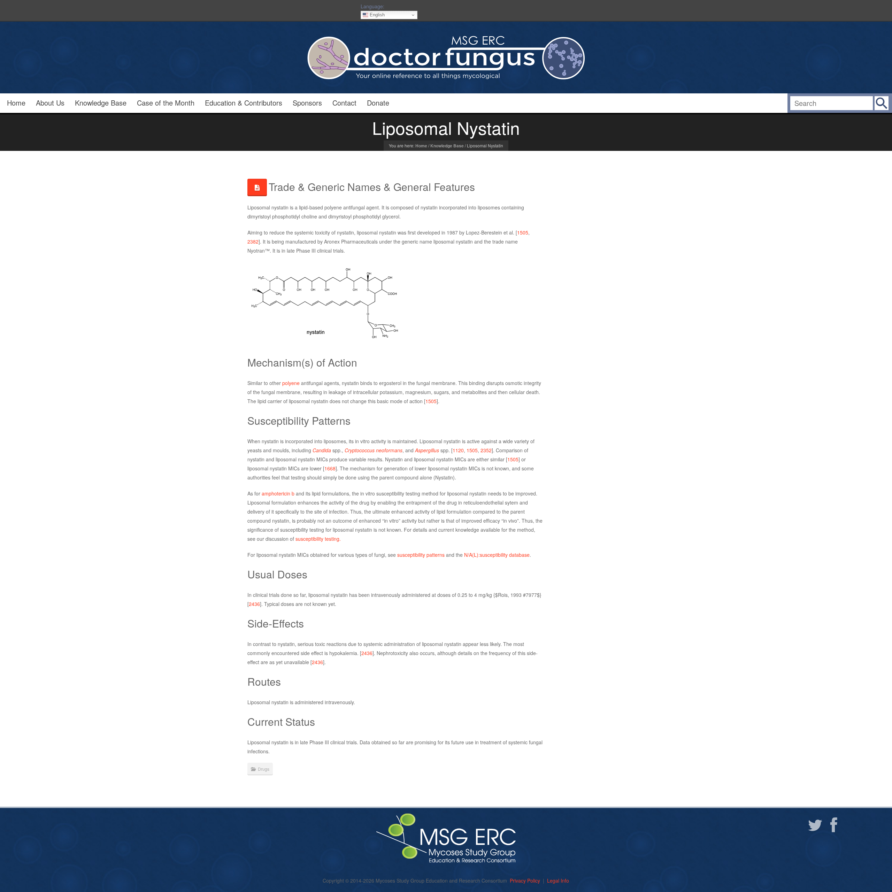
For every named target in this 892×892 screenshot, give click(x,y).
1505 (522, 232)
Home (16, 103)
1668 (330, 468)
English (376, 14)
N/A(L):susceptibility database (497, 554)
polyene (291, 382)
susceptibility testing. (318, 538)
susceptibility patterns (421, 554)
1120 (458, 450)
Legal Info (558, 880)
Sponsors (307, 103)
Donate (378, 103)
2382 (253, 241)
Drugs (263, 769)
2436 (254, 603)
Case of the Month (165, 103)
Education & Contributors (243, 103)
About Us (50, 103)
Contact (344, 103)
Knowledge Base (100, 103)
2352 (486, 450)
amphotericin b (278, 493)
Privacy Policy (525, 880)
